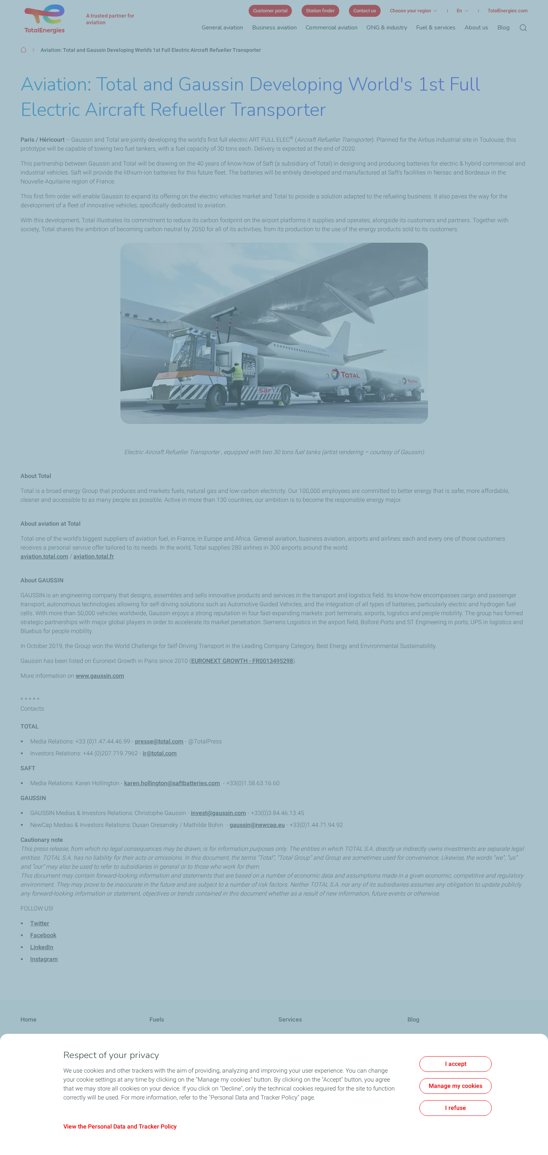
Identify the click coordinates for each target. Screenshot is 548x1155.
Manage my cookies (455, 1085)
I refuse (455, 1107)
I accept (455, 1063)
